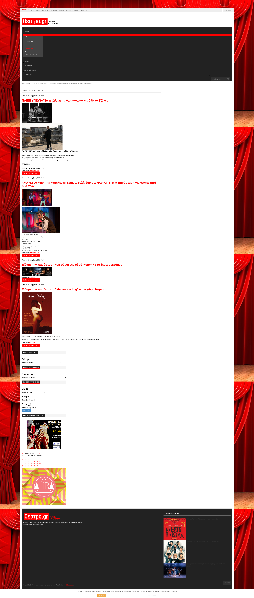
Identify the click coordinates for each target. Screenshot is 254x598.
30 (37, 466)
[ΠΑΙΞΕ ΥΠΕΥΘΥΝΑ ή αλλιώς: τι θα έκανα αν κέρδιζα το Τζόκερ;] (37, 113)
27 (28, 466)
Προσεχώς (52, 83)
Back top (226, 583)
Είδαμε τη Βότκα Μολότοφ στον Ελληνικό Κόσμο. (203, 541)
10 (40, 459)
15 (34, 462)
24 (40, 464)
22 (34, 464)
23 (37, 464)
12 (25, 462)
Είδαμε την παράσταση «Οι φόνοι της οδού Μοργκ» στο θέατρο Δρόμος (72, 264)
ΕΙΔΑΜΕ (32, 277)
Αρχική (36, 83)
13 (28, 462)
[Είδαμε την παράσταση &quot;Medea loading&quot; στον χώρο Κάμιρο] (37, 313)
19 (25, 464)
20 (28, 464)
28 (31, 466)
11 (22, 462)
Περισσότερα (152, 595)
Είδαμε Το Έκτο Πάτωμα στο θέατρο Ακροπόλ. (202, 519)
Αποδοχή (101, 595)
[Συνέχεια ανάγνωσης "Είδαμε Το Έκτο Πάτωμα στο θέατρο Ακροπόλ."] (175, 529)
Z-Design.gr (69, 585)
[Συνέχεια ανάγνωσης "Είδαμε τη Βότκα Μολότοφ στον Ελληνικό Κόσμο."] (175, 551)
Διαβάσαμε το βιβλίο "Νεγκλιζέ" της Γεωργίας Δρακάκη (51, 10)
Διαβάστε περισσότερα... (30, 173)
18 (22, 464)
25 (22, 466)
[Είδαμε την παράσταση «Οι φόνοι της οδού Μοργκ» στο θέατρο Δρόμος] (37, 271)
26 (25, 466)
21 (31, 464)
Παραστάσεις (43, 83)
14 (31, 462)
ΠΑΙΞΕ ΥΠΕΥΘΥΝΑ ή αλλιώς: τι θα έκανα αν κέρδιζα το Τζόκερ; (65, 100)
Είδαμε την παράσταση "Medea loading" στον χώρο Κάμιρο (63, 289)
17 (40, 462)
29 (34, 466)
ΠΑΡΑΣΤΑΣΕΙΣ (34, 170)
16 (37, 462)
